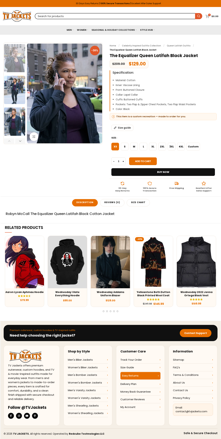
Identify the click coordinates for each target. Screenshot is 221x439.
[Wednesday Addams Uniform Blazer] (110, 262)
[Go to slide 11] (107, 311)
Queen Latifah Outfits (179, 45)
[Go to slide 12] (110, 311)
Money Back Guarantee (135, 391)
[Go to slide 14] (117, 311)
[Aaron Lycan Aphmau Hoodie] (24, 262)
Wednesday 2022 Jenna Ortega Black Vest (196, 293)
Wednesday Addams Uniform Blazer (110, 293)
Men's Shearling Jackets (83, 405)
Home (113, 45)
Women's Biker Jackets (83, 367)
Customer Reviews (132, 399)
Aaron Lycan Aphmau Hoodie (24, 292)
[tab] (85, 202)
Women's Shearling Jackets (86, 413)
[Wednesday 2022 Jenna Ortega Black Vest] (196, 262)
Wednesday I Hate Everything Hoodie (67, 293)
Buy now (163, 172)
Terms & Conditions (186, 375)
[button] (9, 141)
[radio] (115, 146)
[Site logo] (17, 16)
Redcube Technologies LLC (86, 434)
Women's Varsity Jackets (84, 398)
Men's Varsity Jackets (82, 390)
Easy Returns (130, 375)
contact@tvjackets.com (191, 411)
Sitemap (178, 360)
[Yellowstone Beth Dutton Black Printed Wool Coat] (153, 262)
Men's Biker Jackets (80, 360)
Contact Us (180, 390)
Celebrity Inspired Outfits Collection (141, 45)
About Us (179, 382)
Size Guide (127, 367)
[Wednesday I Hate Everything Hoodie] (67, 262)
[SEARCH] (198, 16)
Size (113, 137)
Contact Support (195, 333)
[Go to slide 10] (103, 311)
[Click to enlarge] (34, 136)
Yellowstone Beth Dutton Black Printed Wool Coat (153, 293)
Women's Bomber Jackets (85, 382)
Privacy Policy (181, 398)
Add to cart (143, 161)
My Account (128, 407)
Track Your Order (131, 360)
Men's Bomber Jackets (82, 375)
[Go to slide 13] (114, 311)
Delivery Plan (128, 384)
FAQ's (176, 367)
